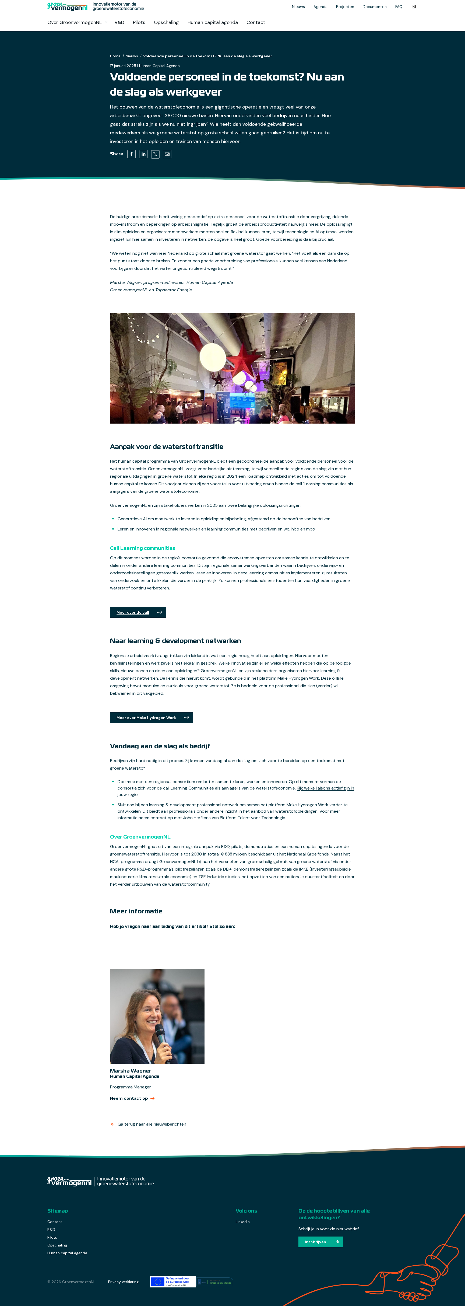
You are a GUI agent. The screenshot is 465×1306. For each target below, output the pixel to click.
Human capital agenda (213, 22)
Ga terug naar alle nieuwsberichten (152, 1124)
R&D (119, 22)
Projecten (345, 7)
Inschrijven (315, 1241)
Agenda (320, 7)
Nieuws (298, 7)
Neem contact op (133, 1098)
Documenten (375, 7)
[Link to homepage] (122, 6)
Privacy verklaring (123, 1281)
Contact (255, 22)
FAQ (399, 7)
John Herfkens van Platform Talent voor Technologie (234, 817)
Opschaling (166, 22)
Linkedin (243, 1221)
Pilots (139, 22)
